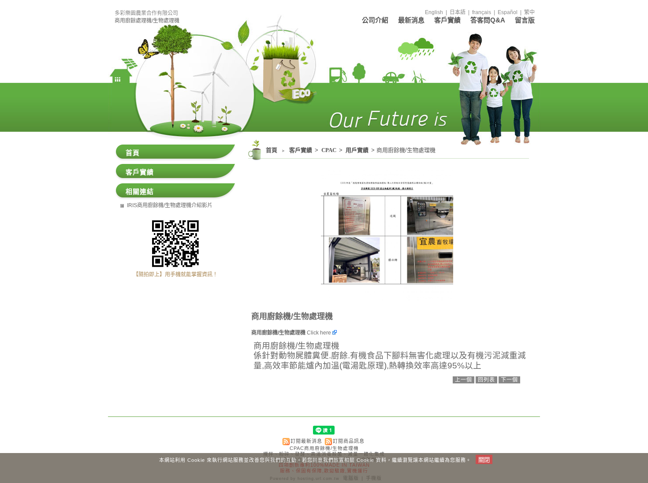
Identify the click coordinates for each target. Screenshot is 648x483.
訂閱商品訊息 (349, 441)
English (434, 12)
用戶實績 (358, 150)
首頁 (271, 150)
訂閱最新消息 (306, 441)
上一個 (463, 380)
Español (508, 12)
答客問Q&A (487, 20)
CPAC (329, 150)
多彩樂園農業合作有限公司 (146, 13)
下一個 (509, 380)
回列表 (486, 380)
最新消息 (411, 20)
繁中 (529, 12)
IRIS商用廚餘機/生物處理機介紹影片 (169, 205)
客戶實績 (447, 20)
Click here (319, 333)
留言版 (525, 20)
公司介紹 (375, 20)
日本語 (458, 12)
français (481, 12)
